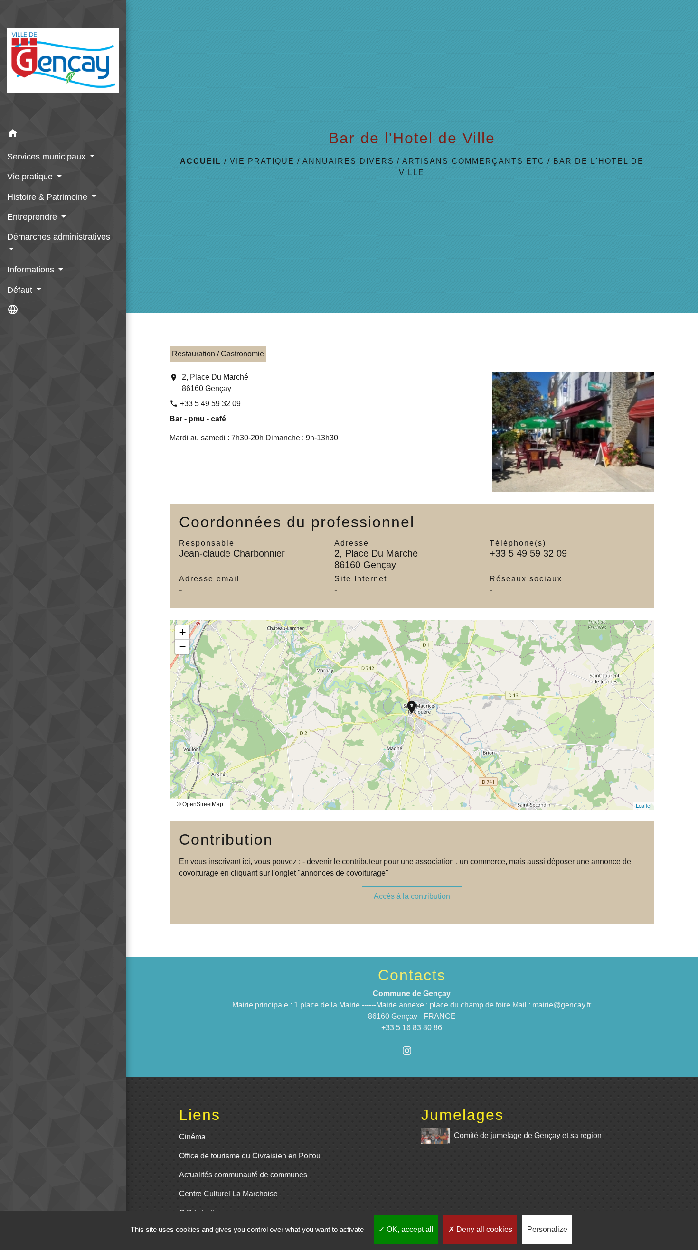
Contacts (412, 975)
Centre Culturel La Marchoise (228, 1194)
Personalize (547, 1229)
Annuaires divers (348, 161)
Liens (199, 1114)
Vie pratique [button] (31, 176)
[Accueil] (63, 62)
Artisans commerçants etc (473, 161)
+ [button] (182, 632)
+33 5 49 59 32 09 (210, 404)
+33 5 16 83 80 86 (411, 1028)
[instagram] (412, 1050)
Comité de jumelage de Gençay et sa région (528, 1135)
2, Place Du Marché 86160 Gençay (215, 382)
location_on (407, 702)
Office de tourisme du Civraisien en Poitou (250, 1156)
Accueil (200, 161)
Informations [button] (32, 269)
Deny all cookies (483, 1229)
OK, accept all (409, 1229)
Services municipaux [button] (47, 156)
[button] (63, 135)
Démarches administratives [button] (58, 237)
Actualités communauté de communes (243, 1175)
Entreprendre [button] (33, 217)
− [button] (182, 647)
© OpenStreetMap (200, 804)
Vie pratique (262, 161)
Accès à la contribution (412, 896)
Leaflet (643, 805)
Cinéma (192, 1137)
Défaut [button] (21, 290)
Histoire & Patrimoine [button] (48, 197)
